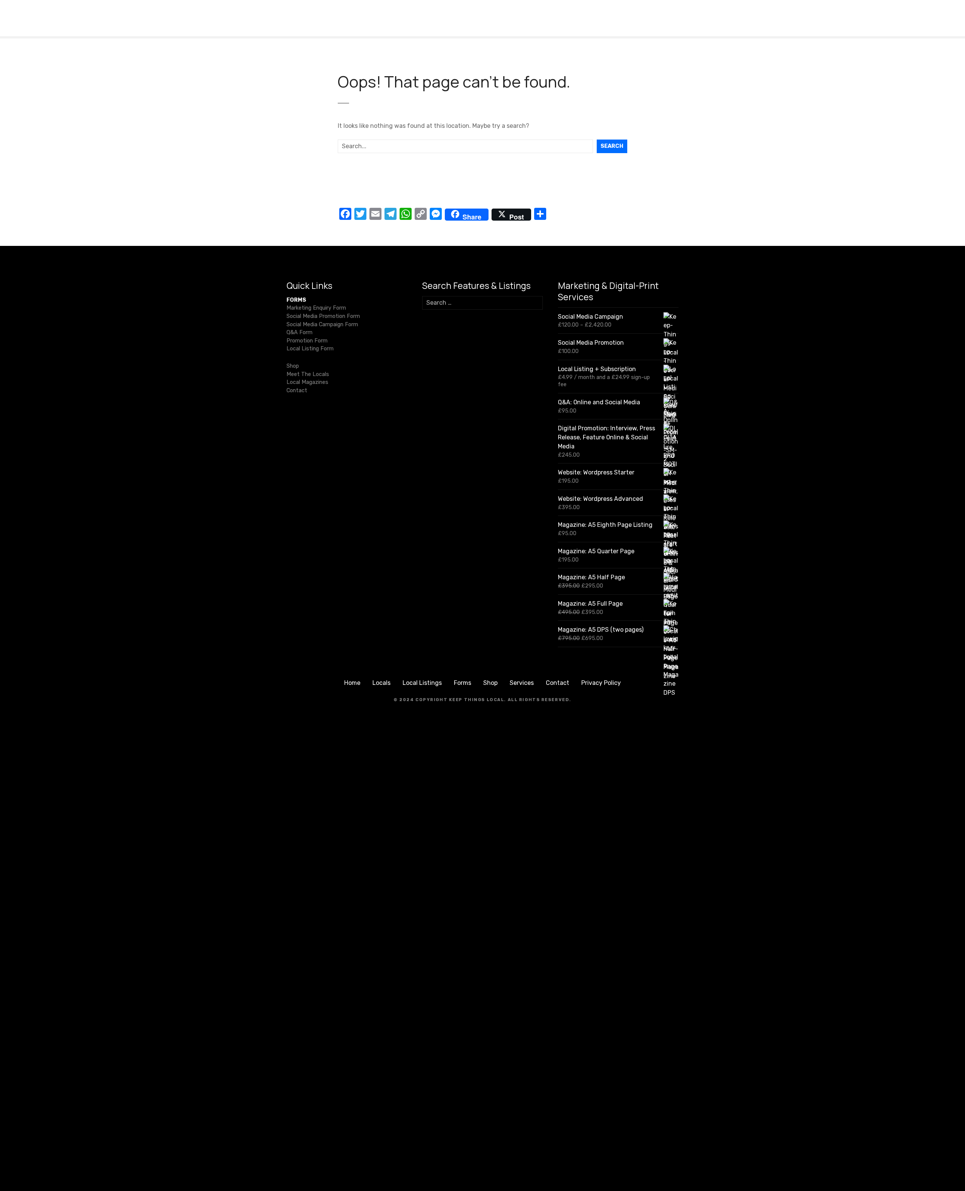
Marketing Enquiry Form (316, 308)
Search (611, 146)
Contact (296, 390)
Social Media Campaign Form (322, 324)
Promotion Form (307, 341)
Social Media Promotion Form (323, 316)
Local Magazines (307, 382)
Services (522, 682)
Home (352, 682)
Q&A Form (299, 332)
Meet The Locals (307, 374)
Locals (381, 682)
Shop (292, 366)
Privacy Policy (601, 682)
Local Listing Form (310, 348)
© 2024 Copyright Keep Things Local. (450, 699)
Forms (462, 682)
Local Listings (422, 682)
